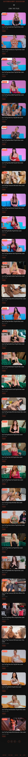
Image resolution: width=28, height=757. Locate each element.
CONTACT (24, 755)
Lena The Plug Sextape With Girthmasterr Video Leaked (14, 732)
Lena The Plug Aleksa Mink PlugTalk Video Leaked (12, 163)
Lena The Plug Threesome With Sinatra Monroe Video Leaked (13, 593)
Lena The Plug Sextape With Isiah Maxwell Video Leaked (14, 299)
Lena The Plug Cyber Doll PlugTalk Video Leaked (12, 457)
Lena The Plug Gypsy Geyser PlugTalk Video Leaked (13, 72)
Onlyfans (4, 31)
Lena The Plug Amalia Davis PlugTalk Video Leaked (13, 27)
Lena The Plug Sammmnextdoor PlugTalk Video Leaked (13, 709)
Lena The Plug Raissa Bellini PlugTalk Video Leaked (13, 95)
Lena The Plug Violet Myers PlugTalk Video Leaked (12, 321)
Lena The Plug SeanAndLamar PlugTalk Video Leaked (13, 49)
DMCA (20, 755)
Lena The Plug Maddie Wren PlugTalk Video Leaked (13, 570)
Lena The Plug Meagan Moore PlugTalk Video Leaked (13, 617)
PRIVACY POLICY (4, 755)
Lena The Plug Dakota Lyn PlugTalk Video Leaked (12, 548)
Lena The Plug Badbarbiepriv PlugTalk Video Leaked (13, 367)
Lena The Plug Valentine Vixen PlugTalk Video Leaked (13, 253)
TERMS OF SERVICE (10, 755)
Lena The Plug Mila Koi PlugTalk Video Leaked (11, 687)
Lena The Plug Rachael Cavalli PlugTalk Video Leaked (13, 389)
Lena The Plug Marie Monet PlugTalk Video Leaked (12, 140)
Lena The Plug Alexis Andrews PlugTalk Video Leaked (13, 525)
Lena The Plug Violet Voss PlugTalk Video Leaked (12, 117)
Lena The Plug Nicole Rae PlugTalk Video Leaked (12, 434)
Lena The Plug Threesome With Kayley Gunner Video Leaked (13, 640)
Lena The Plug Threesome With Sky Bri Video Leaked (13, 185)
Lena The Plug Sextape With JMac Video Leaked (12, 502)
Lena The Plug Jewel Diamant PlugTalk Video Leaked (13, 208)
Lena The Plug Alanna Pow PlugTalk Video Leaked (12, 480)
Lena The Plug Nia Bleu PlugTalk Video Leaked (12, 231)
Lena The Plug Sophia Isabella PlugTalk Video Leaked (13, 276)
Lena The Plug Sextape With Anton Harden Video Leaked (14, 412)
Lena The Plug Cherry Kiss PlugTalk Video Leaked (12, 664)
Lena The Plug (5, 14)
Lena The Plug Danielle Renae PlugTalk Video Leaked (13, 344)
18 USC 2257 (16, 755)
